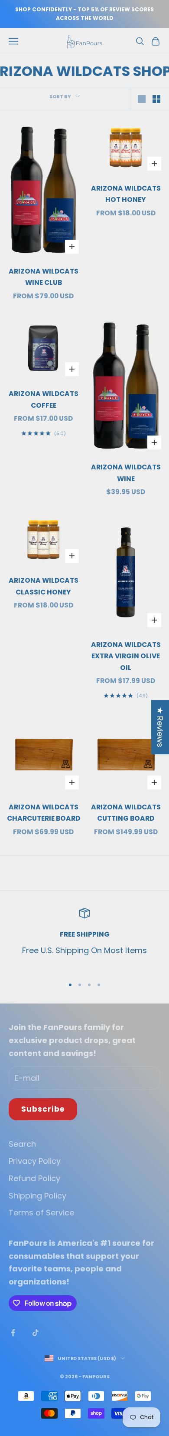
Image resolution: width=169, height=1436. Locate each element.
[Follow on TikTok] (35, 1332)
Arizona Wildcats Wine (126, 472)
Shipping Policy (37, 1195)
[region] (84, 939)
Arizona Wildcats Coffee (43, 399)
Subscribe (43, 1109)
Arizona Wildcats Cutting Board (126, 812)
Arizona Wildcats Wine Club (43, 277)
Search (22, 1144)
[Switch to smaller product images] (156, 99)
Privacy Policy (35, 1160)
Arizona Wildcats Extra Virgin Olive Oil (126, 656)
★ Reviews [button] (160, 727)
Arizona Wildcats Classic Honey (43, 586)
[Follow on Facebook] (13, 1332)
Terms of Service (41, 1212)
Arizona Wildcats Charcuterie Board (43, 812)
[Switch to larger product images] (142, 99)
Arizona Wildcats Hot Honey (126, 194)
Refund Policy (34, 1178)
